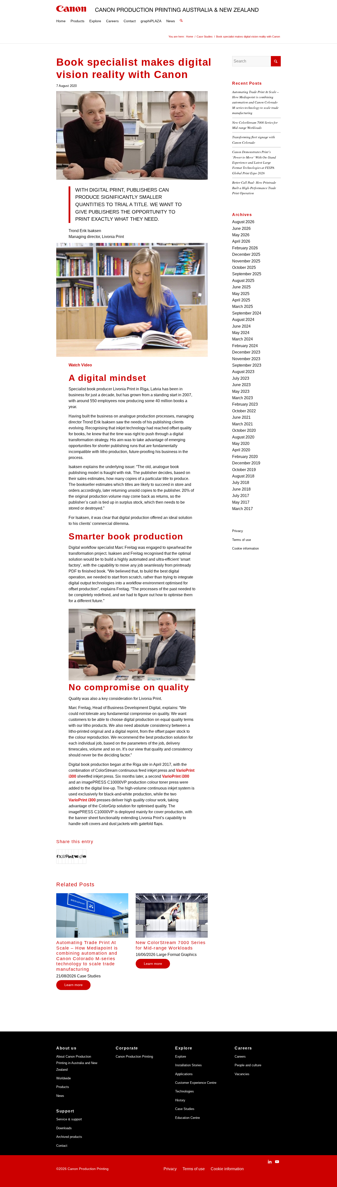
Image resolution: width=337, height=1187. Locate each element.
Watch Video (80, 365)
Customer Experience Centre (195, 1083)
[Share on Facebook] (57, 856)
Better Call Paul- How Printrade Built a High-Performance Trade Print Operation (254, 187)
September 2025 (246, 274)
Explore (180, 1056)
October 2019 (244, 470)
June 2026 (241, 228)
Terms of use (241, 540)
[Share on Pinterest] (66, 856)
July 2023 (240, 378)
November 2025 (246, 261)
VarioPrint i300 (175, 776)
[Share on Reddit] (80, 856)
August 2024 (243, 319)
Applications (184, 1074)
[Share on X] (60, 856)
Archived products (69, 1137)
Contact (61, 1145)
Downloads (64, 1128)
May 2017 (240, 502)
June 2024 (241, 326)
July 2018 (240, 482)
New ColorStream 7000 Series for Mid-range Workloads (171, 945)
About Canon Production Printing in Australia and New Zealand (76, 1063)
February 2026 (245, 248)
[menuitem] (61, 15)
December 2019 (246, 463)
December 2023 (246, 352)
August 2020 (243, 437)
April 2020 (241, 450)
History (180, 1100)
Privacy (237, 531)
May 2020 (240, 443)
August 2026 (243, 222)
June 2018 (241, 489)
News (60, 1096)
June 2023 (241, 385)
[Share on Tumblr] (73, 856)
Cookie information (245, 548)
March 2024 (242, 339)
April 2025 (241, 300)
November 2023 (246, 359)
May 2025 (240, 294)
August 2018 (243, 476)
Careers (240, 1056)
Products (62, 1087)
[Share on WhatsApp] (63, 856)
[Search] (181, 15)
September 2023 (246, 365)
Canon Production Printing (134, 1056)
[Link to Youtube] (277, 1161)
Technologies (184, 1091)
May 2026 (240, 235)
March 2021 (242, 424)
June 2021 (241, 417)
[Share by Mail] (84, 856)
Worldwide (63, 1078)
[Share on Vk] (76, 856)
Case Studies (184, 1109)
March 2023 (242, 398)
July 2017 (240, 496)
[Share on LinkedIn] (70, 856)
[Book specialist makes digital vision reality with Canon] (132, 135)
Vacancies (242, 1074)
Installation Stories (188, 1065)
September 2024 (246, 313)
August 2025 (243, 280)
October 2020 (244, 430)
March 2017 (242, 509)
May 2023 (240, 391)
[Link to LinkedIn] (269, 1161)
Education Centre (187, 1118)
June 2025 (241, 287)
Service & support (69, 1119)
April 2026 (241, 241)
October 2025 (244, 267)
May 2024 (240, 333)
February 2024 (245, 346)
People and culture (248, 1065)
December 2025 (246, 254)
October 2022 (244, 411)
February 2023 (245, 404)
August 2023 (243, 372)
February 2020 (245, 457)
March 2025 (242, 306)
